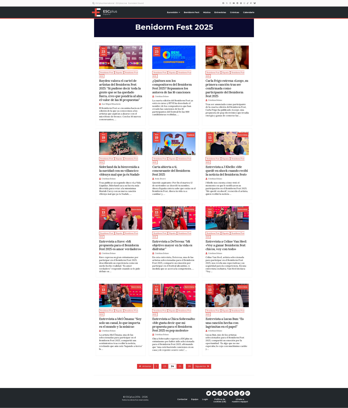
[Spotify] (241, 3)
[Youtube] (214, 393)
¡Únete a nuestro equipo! (240, 400)
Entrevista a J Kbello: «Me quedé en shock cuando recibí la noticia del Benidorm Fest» (227, 170)
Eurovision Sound (136, 3)
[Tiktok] (242, 393)
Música (206, 12)
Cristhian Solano (162, 96)
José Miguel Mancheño (111, 104)
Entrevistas (220, 12)
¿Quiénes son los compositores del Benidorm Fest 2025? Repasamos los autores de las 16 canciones (172, 86)
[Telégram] (237, 3)
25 (180, 366)
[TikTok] (247, 3)
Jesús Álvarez (160, 179)
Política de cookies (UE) (219, 400)
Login (205, 399)
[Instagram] (230, 3)
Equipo (194, 399)
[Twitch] (251, 3)
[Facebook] (223, 3)
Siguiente (200, 366)
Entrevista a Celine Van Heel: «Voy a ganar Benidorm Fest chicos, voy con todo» (226, 245)
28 (189, 366)
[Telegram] (231, 393)
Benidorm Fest (191, 12)
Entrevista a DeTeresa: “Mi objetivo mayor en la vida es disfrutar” (172, 245)
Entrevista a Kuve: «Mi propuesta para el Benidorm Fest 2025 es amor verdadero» (120, 245)
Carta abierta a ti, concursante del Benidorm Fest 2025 (171, 170)
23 (164, 366)
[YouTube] (234, 3)
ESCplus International (105, 3)
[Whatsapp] (236, 393)
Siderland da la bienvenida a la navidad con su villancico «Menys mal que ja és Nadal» (119, 170)
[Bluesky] (255, 3)
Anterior (146, 366)
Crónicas (234, 12)
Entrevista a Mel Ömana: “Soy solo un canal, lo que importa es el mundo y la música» (120, 322)
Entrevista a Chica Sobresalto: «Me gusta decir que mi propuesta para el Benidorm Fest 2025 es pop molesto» (173, 324)
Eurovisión (172, 12)
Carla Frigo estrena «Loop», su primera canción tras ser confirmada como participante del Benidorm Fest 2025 (227, 88)
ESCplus (130, 397)
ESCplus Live (121, 3)
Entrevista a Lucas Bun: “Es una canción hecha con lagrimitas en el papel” (225, 322)
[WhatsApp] (244, 3)
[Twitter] (227, 3)
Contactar (182, 399)
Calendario (248, 12)
